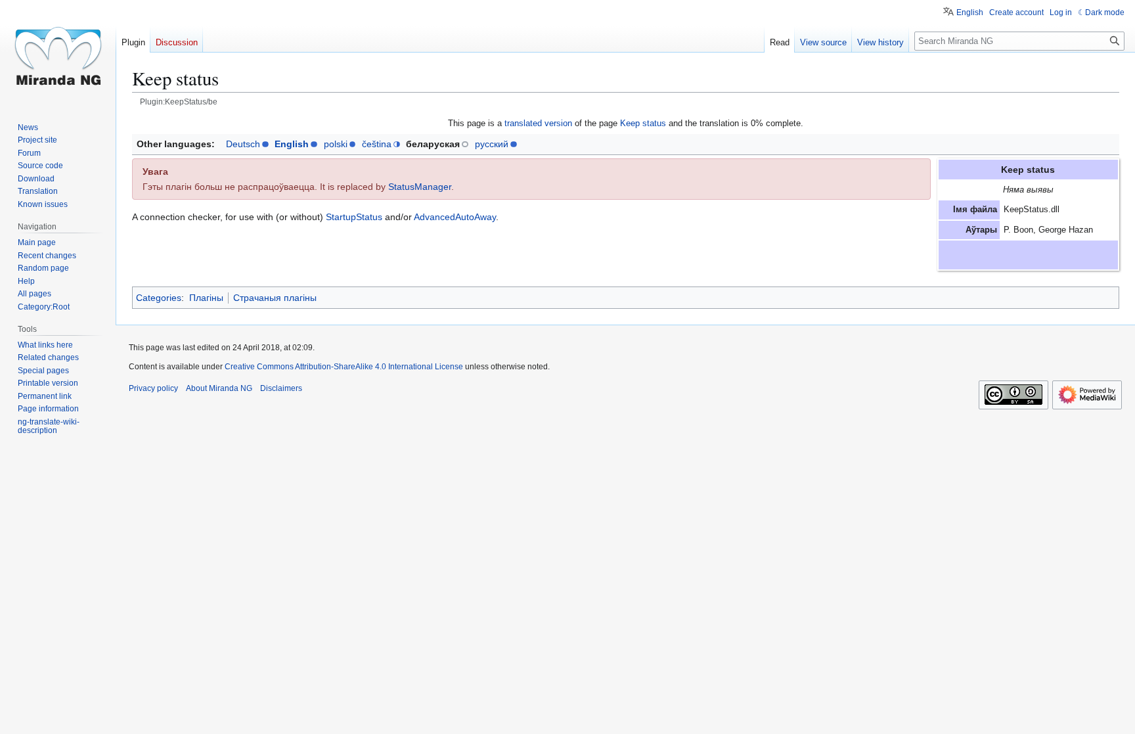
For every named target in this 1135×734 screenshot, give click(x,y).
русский (491, 144)
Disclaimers (281, 388)
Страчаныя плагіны (275, 297)
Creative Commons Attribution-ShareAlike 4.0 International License (344, 366)
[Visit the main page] (57, 52)
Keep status (643, 123)
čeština (376, 144)
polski (335, 144)
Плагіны (206, 297)
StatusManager (419, 186)
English (292, 144)
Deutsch (243, 144)
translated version (538, 123)
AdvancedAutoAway (455, 217)
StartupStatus (354, 217)
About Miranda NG (219, 388)
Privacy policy (153, 388)
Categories (158, 297)
